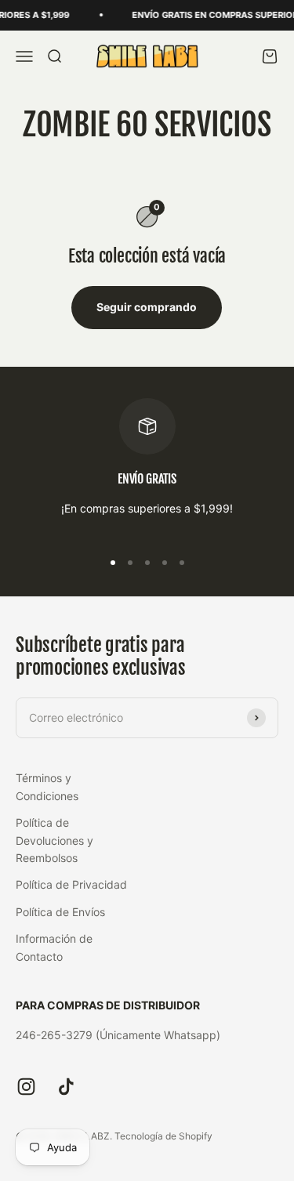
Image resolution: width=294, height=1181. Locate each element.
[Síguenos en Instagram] (26, 1086)
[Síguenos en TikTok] (66, 1086)
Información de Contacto (54, 947)
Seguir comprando (146, 306)
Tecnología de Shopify (163, 1136)
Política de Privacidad (71, 884)
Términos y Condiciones (47, 786)
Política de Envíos (60, 911)
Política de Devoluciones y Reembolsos (54, 840)
